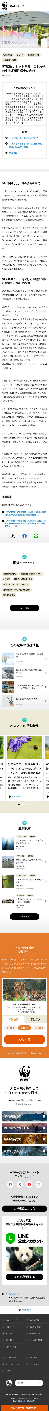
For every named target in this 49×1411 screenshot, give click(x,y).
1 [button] (19, 805)
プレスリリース (11, 1358)
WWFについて (11, 1320)
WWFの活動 (7, 55)
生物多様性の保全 (9, 60)
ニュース (20, 55)
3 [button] (26, 805)
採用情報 (9, 1340)
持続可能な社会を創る (25, 1129)
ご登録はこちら (24, 1208)
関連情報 (13, 153)
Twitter (13, 536)
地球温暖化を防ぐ (25, 1118)
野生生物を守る (33, 55)
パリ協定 (6, 579)
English (8, 1371)
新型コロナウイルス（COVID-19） (16, 584)
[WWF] (3, 1294)
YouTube (29, 1184)
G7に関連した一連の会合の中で (23, 138)
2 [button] (22, 805)
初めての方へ (11, 1327)
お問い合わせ (11, 1347)
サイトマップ (33, 1364)
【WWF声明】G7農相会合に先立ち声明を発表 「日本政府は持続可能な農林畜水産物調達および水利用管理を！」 (25, 523)
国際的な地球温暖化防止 (23, 579)
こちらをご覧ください (28, 1401)
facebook (24, 536)
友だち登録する (24, 1277)
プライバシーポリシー (13, 1364)
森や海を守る (25, 1152)
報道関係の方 (34, 1333)
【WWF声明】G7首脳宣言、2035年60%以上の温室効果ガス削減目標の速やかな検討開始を (25, 513)
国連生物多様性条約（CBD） (31, 574)
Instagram (38, 1184)
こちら (38, 1053)
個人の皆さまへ (35, 1327)
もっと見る (24, 608)
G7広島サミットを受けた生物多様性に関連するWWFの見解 (26, 145)
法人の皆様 (10, 1333)
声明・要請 (33, 1358)
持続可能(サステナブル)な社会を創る (17, 590)
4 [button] (30, 805)
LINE (36, 536)
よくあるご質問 (35, 1340)
